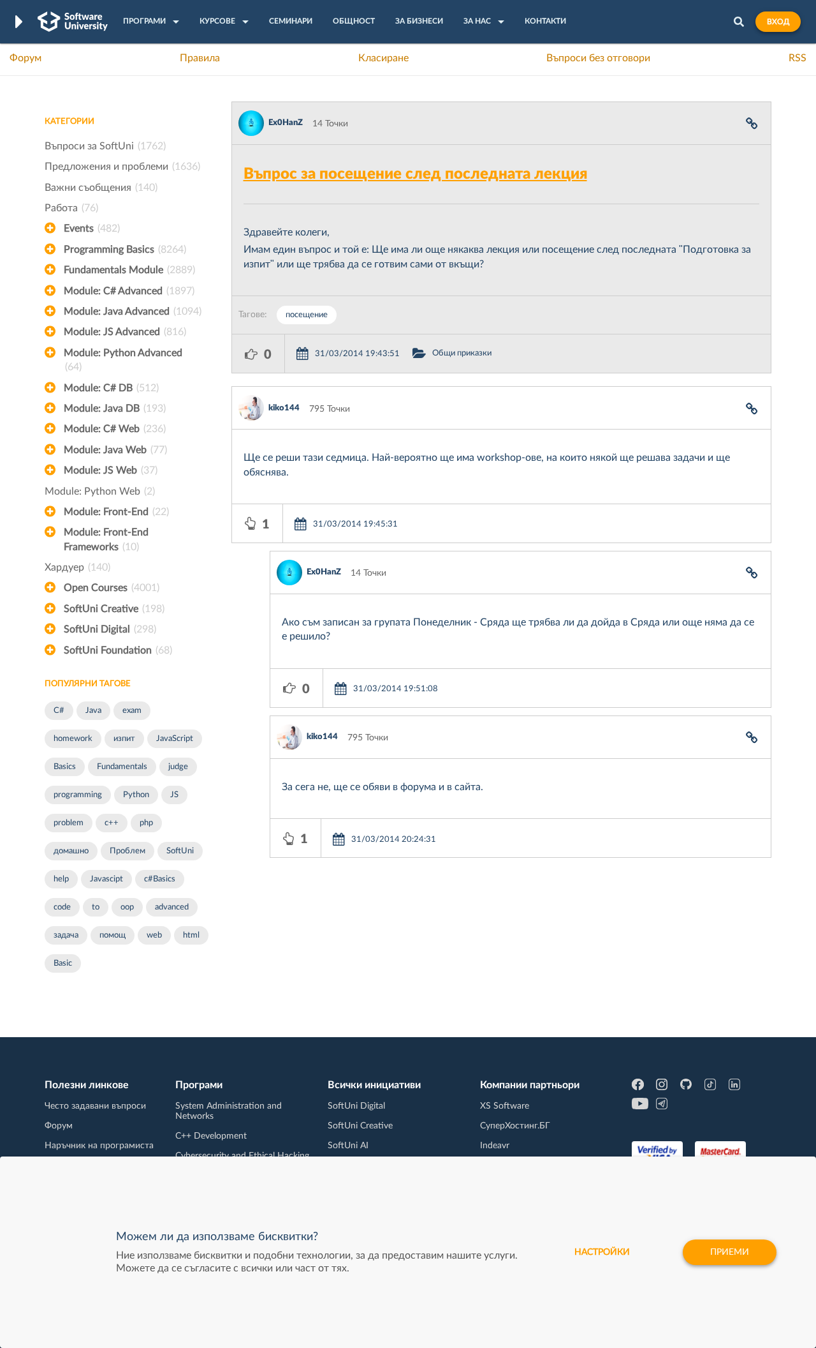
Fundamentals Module (129, 270)
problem (69, 823)
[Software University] (73, 21)
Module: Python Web (100, 491)
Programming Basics (125, 249)
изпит (124, 739)
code (62, 907)
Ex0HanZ (285, 123)
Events (92, 228)
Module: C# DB (111, 388)
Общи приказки (462, 353)
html (191, 935)
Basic (63, 963)
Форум (25, 58)
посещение (307, 315)
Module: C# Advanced (129, 291)
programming (78, 795)
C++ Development (211, 1136)
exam (132, 711)
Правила (200, 58)
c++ (112, 823)
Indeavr (494, 1145)
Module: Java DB (115, 408)
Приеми (729, 1252)
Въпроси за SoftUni (105, 146)
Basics (65, 767)
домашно (71, 851)
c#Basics (159, 879)
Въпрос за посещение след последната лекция (415, 174)
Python (136, 795)
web (154, 935)
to (95, 907)
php (146, 823)
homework (73, 739)
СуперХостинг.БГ (515, 1125)
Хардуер (77, 567)
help (61, 879)
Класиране (383, 58)
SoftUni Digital (110, 629)
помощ (112, 935)
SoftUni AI (348, 1145)
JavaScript (174, 739)
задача (66, 935)
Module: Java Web (115, 450)
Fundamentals (122, 767)
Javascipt (106, 879)
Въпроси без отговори (598, 58)
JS (174, 795)
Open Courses (111, 588)
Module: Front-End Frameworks (106, 539)
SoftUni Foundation (118, 650)
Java (93, 711)
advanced (172, 907)
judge (178, 767)
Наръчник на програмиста (99, 1145)
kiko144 (284, 408)
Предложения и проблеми (122, 166)
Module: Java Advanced (132, 311)
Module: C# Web (115, 429)
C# (59, 711)
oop (127, 907)
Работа (71, 208)
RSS (797, 58)
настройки (602, 1252)
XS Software (504, 1106)
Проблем (127, 851)
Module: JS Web (110, 470)
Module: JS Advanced (125, 332)
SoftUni (180, 851)
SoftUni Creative (114, 609)
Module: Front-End (116, 512)
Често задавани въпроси (95, 1106)
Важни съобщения (101, 188)
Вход (778, 22)
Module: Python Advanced (123, 360)
